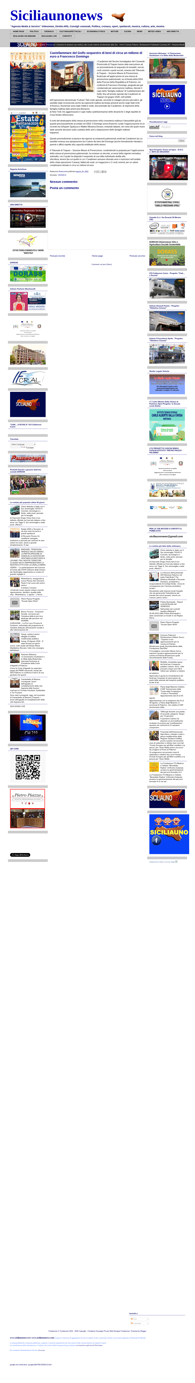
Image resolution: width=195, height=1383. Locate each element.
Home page (97, 256)
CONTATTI (67, 36)
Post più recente (57, 256)
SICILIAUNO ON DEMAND (24, 36)
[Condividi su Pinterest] (105, 171)
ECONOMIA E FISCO (96, 31)
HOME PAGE (18, 31)
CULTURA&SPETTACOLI (70, 31)
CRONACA (49, 31)
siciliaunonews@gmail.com (166, 536)
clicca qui (41, 1350)
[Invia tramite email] (95, 171)
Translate (30, 448)
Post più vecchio (137, 256)
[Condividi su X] (100, 171)
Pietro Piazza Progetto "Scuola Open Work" (30, 600)
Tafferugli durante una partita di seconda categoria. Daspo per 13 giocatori (172, 714)
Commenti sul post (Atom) (102, 264)
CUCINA (127, 31)
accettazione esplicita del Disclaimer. (89, 1345)
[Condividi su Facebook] (102, 171)
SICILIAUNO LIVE (49, 36)
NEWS (139, 31)
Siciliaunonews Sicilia (156, 862)
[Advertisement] (30, 1060)
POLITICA (34, 31)
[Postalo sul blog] (97, 171)
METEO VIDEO (154, 31)
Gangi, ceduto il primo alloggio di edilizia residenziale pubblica (30, 636)
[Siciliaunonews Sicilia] (176, 862)
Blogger (143, 1331)
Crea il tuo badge (169, 862)
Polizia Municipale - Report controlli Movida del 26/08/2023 (171, 604)
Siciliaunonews (56, 15)
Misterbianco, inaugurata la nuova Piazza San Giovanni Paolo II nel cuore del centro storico (33, 581)
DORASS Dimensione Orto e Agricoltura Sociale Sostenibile (164, 243)
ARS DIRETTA (173, 31)
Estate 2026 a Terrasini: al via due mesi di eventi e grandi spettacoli (32, 531)
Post (135, 1319)
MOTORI (114, 31)
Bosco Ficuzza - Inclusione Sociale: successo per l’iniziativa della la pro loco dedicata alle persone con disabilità (32, 616)
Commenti (137, 1323)
